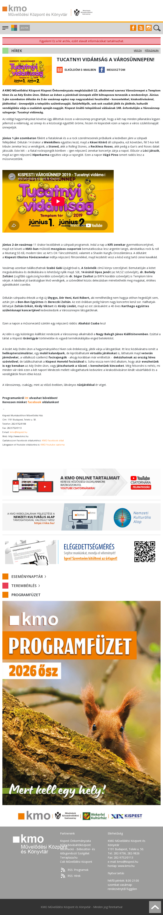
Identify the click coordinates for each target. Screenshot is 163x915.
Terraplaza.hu (69, 857)
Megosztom (116, 70)
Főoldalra (152, 50)
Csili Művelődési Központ (76, 862)
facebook (34, 402)
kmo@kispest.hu (18, 432)
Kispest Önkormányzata (75, 841)
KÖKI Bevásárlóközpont (75, 845)
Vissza (138, 50)
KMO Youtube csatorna (53, 444)
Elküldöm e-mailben (80, 70)
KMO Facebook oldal (53, 440)
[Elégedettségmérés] (81, 551)
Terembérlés (24, 585)
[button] (13, 30)
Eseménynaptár (27, 576)
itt (26, 398)
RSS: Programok (78, 870)
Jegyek (24, 27)
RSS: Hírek (74, 876)
